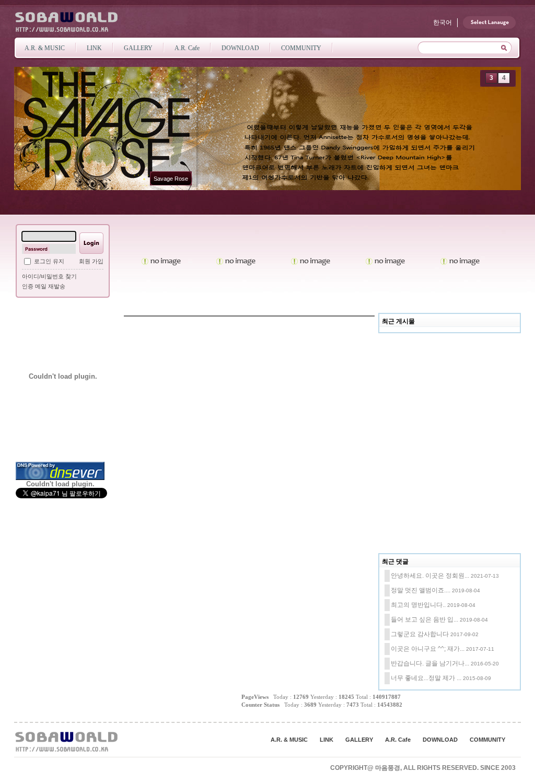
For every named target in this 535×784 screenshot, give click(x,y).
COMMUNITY (487, 739)
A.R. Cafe (398, 739)
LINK (326, 739)
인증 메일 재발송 (43, 286)
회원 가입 (91, 261)
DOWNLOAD (440, 739)
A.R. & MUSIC (289, 739)
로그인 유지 (49, 261)
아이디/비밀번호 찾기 (49, 276)
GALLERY (359, 739)
